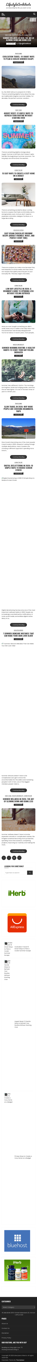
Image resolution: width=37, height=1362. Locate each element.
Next (19, 858)
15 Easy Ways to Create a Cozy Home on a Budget (18, 174)
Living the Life (28, 35)
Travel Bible (18, 53)
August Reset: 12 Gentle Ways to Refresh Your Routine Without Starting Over (18, 115)
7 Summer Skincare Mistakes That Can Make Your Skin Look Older (18, 634)
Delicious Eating (18, 230)
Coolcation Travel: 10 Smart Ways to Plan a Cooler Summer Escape (18, 57)
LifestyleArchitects (18, 4)
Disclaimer (5, 1333)
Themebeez (20, 1360)
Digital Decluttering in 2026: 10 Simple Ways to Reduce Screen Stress (18, 468)
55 (14, 858)
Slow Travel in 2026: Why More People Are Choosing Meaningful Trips (18, 409)
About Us (5, 1324)
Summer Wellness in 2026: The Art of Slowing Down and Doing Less (18, 39)
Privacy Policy (6, 1338)
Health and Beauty (17, 35)
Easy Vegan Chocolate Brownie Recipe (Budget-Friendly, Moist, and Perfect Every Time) (18, 235)
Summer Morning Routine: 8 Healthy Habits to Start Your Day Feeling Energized (18, 350)
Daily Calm (8, 35)
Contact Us (5, 1328)
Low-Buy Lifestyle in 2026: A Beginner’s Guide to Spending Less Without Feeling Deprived (18, 291)
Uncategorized (18, 630)
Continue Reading (18, 105)
